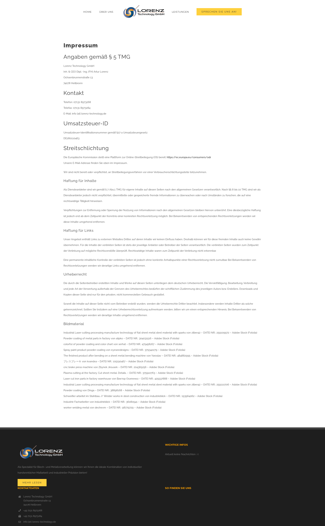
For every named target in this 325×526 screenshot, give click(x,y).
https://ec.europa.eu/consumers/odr (189, 157)
